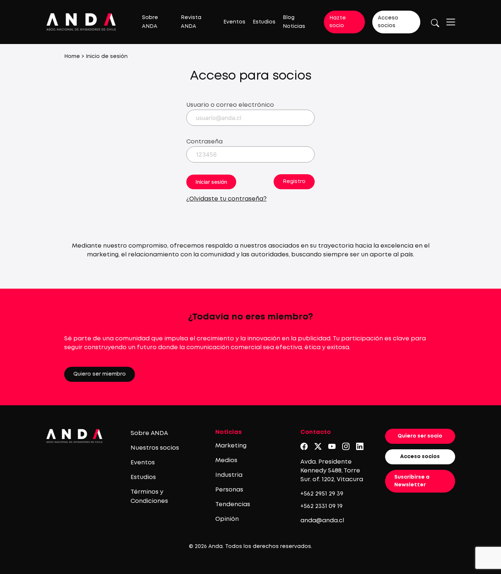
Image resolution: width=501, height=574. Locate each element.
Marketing (230, 446)
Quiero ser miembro (99, 374)
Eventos (234, 22)
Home (72, 56)
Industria (228, 475)
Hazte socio (337, 22)
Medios (226, 460)
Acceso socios (388, 22)
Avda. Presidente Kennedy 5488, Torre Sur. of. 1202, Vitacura (331, 470)
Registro (294, 181)
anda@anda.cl (322, 520)
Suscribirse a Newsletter (411, 481)
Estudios (264, 22)
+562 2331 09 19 (321, 506)
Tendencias (232, 504)
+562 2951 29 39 (321, 494)
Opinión (227, 519)
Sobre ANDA (149, 433)
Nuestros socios (155, 448)
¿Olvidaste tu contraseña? (226, 199)
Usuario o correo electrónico (230, 105)
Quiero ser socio (420, 436)
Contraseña (204, 142)
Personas (229, 490)
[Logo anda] (81, 22)
